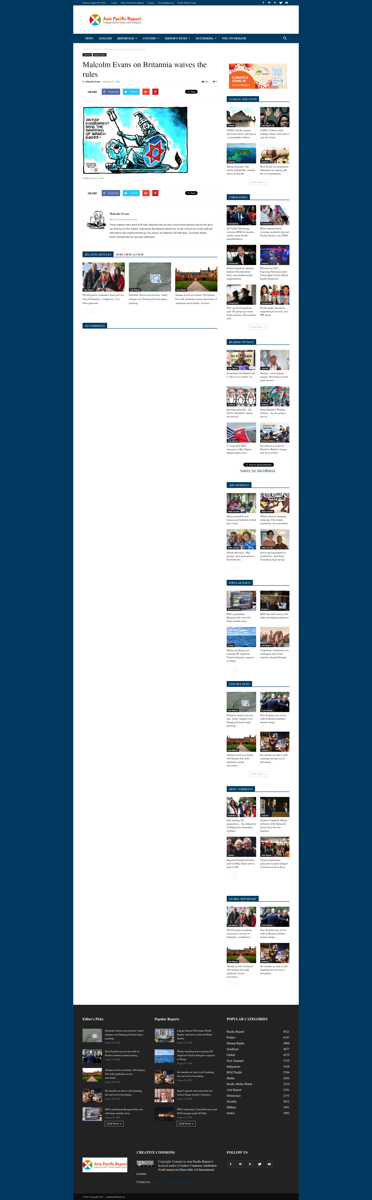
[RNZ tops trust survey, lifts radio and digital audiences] (275, 601)
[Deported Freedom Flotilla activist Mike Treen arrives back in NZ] (241, 847)
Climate (231, 125)
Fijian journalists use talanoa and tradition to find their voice (241, 520)
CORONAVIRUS (238, 197)
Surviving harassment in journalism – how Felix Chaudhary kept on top (273, 556)
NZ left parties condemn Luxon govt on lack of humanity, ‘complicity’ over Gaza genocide (103, 299)
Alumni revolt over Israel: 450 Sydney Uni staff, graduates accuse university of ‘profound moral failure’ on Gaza (196, 299)
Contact (150, 2)
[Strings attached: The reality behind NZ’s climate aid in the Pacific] (241, 153)
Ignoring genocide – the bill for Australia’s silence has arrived (240, 413)
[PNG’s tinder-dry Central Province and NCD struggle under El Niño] (164, 1114)
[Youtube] (286, 2)
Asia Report (89, 289)
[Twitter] (281, 2)
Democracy (234, 1095)
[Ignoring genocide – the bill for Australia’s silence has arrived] (241, 396)
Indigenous (233, 1066)
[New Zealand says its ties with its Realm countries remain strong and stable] (275, 702)
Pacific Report (235, 1031)
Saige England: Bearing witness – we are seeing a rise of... (273, 413)
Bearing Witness (268, 440)
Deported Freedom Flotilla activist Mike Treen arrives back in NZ (241, 863)
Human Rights (99, 54)
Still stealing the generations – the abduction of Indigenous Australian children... (241, 825)
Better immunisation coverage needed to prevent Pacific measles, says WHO (274, 232)
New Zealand (235, 1060)
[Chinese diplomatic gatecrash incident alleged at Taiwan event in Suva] (275, 847)
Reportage (125, 38)
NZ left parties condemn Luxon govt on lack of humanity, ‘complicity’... (239, 933)
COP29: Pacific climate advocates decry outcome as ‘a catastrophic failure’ (241, 134)
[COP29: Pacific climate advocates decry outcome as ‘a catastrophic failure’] (241, 117)
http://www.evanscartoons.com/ (123, 219)
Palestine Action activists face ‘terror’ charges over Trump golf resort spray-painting (148, 299)
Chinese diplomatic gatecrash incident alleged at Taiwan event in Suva (274, 863)
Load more (257, 182)
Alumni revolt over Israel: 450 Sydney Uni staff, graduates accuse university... (240, 760)
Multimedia (205, 38)
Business (265, 609)
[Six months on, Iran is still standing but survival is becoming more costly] (275, 742)
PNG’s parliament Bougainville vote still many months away (239, 617)
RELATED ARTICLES (98, 254)
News (89, 38)
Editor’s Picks (176, 38)
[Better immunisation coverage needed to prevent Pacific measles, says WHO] (275, 215)
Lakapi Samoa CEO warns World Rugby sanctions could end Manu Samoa (195, 1034)
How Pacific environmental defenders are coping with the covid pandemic (274, 170)
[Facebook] (263, 2)
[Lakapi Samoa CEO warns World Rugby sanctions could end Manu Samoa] (164, 1035)
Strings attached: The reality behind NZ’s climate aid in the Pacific (241, 170)
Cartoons (87, 54)
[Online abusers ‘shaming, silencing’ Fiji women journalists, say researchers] (275, 503)
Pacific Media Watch (239, 1084)
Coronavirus (233, 223)
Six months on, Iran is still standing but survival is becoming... (274, 758)
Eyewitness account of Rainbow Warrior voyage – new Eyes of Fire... (274, 449)
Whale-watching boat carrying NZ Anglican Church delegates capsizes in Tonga (240, 655)
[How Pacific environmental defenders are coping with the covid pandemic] (275, 153)
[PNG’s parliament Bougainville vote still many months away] (241, 601)
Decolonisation (234, 609)
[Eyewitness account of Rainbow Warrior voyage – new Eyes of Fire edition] (275, 432)
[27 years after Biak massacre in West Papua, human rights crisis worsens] (241, 432)
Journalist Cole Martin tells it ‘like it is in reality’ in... (241, 374)
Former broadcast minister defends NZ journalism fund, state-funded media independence (240, 273)
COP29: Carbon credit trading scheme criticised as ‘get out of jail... (274, 134)
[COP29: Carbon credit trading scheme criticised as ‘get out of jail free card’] (275, 117)
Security (232, 1101)
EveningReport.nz (166, 2)
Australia (232, 815)
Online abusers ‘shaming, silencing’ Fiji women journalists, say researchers (274, 520)
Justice (231, 1113)
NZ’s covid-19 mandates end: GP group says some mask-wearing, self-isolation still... (241, 313)
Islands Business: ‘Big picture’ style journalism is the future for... (241, 556)
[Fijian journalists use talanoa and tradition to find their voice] (241, 503)
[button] (284, 38)
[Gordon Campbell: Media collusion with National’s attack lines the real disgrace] (275, 807)
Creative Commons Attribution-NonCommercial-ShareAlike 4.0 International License (177, 1169)
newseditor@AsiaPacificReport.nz (172, 1182)
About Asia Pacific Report (132, 2)
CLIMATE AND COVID (243, 99)
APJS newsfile (233, 511)
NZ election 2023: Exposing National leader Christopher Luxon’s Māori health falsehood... (274, 273)
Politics (231, 1037)
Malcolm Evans (93, 81)
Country (149, 38)
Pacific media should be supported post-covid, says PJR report (274, 311)
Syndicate (233, 1049)
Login (114, 2)
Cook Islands (267, 710)
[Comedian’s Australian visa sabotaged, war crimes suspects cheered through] (275, 637)
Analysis (105, 38)
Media (230, 1078)
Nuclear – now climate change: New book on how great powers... (274, 376)
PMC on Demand (234, 38)
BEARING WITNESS (241, 342)
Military (231, 1107)
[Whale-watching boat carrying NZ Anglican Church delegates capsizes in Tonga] (241, 637)
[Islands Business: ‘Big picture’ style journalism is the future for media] (241, 539)
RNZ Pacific (234, 1072)
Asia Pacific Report (198, 1161)
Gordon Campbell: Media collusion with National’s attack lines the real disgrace (273, 825)
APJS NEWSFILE (239, 485)
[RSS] (275, 2)
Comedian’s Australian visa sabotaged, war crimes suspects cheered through (274, 653)
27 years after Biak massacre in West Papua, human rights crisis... (239, 449)
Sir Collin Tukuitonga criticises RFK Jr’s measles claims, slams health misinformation (240, 234)
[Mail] (269, 2)
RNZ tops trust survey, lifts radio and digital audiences (274, 615)
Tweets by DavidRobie (257, 471)
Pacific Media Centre (187, 2)
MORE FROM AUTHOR (130, 254)
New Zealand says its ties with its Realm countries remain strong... (273, 718)
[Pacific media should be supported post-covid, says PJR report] (275, 295)
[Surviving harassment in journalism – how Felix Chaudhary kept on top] (275, 539)
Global (231, 645)
